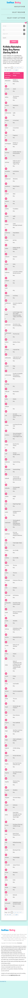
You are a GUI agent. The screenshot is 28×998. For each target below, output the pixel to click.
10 (5, 70)
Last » (16, 70)
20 (7, 70)
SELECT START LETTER (15, 18)
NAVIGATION (18, 6)
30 (10, 70)
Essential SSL (3, 981)
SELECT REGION (17, 12)
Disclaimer (19, 943)
